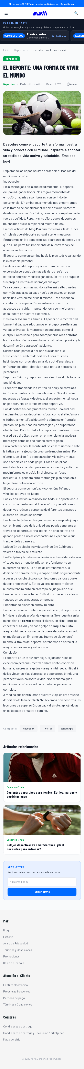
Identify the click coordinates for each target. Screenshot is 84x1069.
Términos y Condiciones (17, 950)
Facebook (28, 728)
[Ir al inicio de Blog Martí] (41, 13)
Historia (8, 937)
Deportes (19, 50)
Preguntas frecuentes (16, 991)
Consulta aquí (68, 3)
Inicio (6, 50)
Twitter (47, 728)
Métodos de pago (14, 998)
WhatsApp (67, 728)
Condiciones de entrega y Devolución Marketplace (33, 1033)
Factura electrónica (15, 985)
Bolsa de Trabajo (13, 963)
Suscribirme (42, 891)
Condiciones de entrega (17, 1026)
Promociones (11, 956)
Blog (6, 930)
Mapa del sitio (11, 1039)
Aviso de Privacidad (15, 943)
